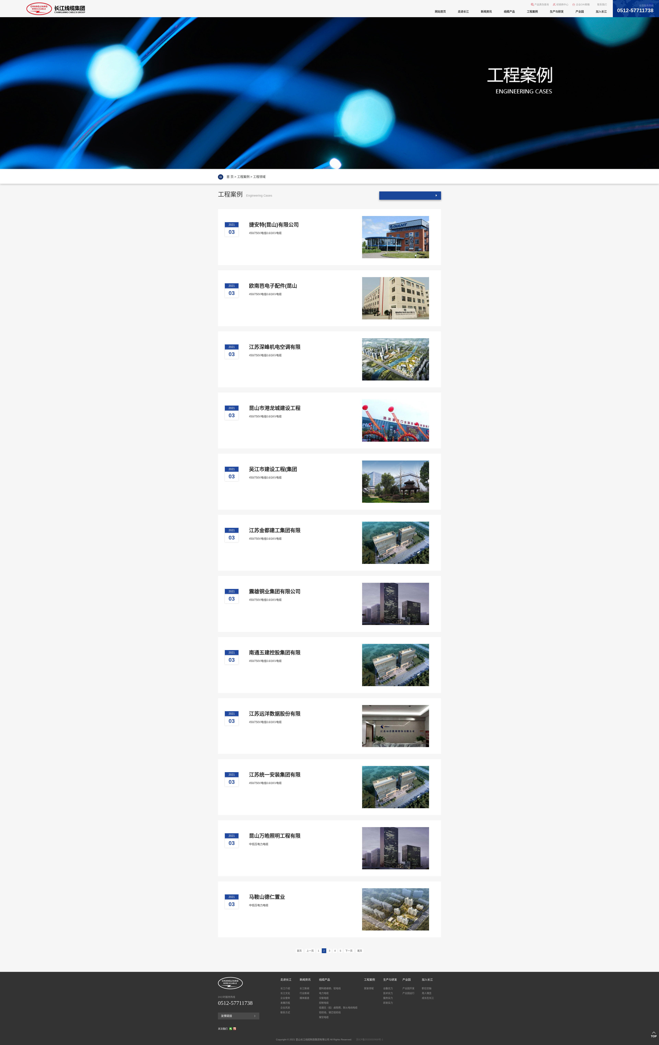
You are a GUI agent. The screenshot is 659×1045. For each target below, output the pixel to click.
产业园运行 (408, 993)
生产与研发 (557, 11)
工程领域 (259, 177)
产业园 (580, 11)
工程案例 (532, 11)
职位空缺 (426, 988)
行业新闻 (304, 993)
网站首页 (440, 11)
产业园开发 (408, 988)
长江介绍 (285, 988)
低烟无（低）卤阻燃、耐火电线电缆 (338, 1007)
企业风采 (285, 1007)
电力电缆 (324, 993)
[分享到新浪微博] (234, 1028)
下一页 (348, 950)
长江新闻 (304, 988)
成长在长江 (428, 998)
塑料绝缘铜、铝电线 (330, 988)
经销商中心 (562, 4)
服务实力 (388, 998)
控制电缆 (324, 1002)
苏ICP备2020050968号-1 (369, 1039)
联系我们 (602, 4)
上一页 (310, 950)
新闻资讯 (486, 11)
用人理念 (426, 993)
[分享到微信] (230, 1028)
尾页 (359, 950)
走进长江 (463, 11)
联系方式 (285, 1012)
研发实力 (388, 1002)
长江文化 (285, 993)
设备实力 (388, 988)
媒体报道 (304, 998)
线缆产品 (509, 11)
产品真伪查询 (541, 4)
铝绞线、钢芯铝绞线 (330, 1012)
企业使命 (285, 998)
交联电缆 (324, 998)
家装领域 (369, 988)
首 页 (230, 177)
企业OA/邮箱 (583, 4)
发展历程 (285, 1002)
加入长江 (601, 11)
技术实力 (388, 993)
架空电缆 (324, 1017)
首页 (299, 950)
